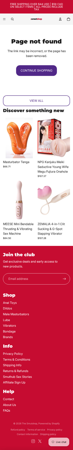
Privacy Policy (13, 354)
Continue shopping (36, 70)
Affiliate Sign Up (14, 382)
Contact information (27, 434)
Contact (8, 399)
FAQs (6, 410)
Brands (8, 337)
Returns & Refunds (15, 371)
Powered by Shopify (49, 423)
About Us (9, 405)
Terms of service (36, 429)
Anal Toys (10, 303)
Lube (6, 320)
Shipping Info (12, 365)
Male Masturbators (16, 314)
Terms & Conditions (16, 359)
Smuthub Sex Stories (17, 377)
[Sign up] (64, 279)
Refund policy (18, 429)
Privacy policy (54, 429)
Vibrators (9, 325)
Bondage (9, 331)
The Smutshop (29, 423)
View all (36, 101)
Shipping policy (48, 434)
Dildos (7, 308)
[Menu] (4, 19)
